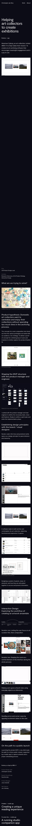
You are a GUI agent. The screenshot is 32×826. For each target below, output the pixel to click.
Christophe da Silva (7, 3)
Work (23, 3)
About (28, 3)
